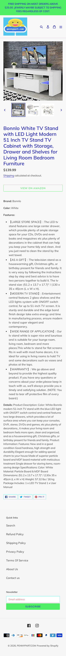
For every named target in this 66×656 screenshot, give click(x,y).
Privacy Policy (15, 551)
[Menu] (61, 26)
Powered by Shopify (47, 645)
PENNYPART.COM (26, 645)
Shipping (8, 175)
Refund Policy (15, 534)
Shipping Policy (16, 543)
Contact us (13, 578)
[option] (18, 110)
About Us (12, 569)
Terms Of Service (17, 560)
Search (10, 525)
